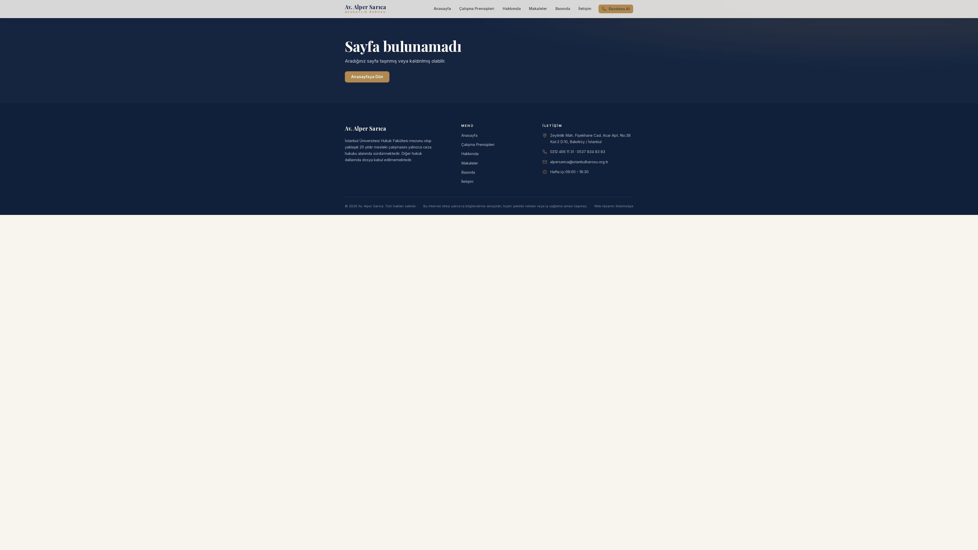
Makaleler (538, 8)
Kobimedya (624, 206)
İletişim (584, 8)
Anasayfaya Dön (367, 76)
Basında (562, 8)
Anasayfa (442, 8)
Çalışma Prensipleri (476, 8)
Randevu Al (619, 9)
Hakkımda (512, 8)
